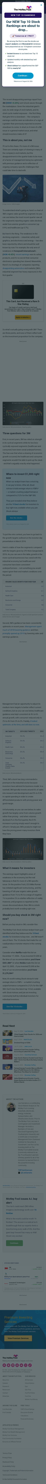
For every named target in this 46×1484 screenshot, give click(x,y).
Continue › (23, 75)
